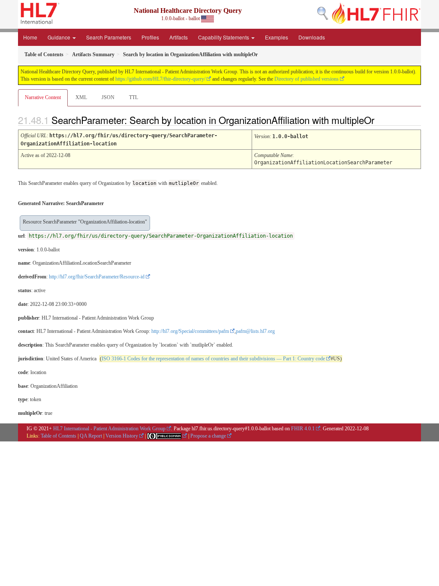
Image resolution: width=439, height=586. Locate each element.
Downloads (311, 37)
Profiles (150, 37)
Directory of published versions (306, 79)
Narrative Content (43, 97)
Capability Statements (224, 37)
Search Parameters (108, 37)
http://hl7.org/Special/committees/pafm (190, 331)
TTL (133, 97)
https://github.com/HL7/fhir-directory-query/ (160, 79)
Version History (121, 436)
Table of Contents (58, 436)
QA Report (91, 436)
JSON (108, 97)
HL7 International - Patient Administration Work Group (109, 429)
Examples (276, 37)
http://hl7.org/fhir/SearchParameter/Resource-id (96, 277)
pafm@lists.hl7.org (255, 331)
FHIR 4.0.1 (303, 429)
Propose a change (208, 436)
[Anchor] (381, 119)
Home (30, 37)
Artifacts (178, 37)
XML (81, 97)
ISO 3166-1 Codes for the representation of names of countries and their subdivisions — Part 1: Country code (213, 359)
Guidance (60, 37)
